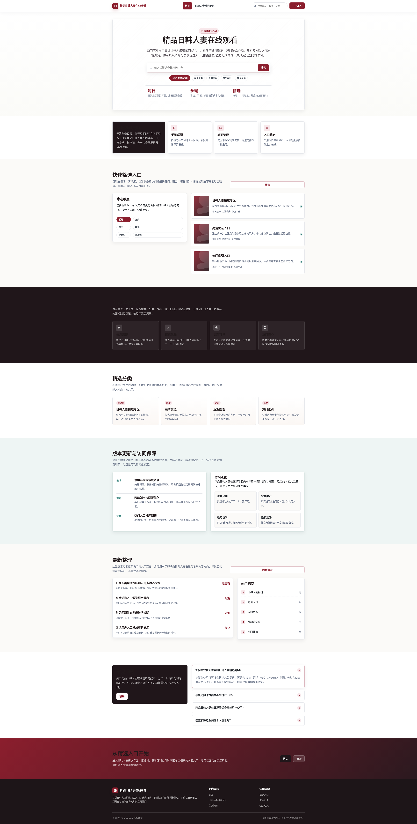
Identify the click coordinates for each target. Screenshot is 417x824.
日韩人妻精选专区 (205, 5)
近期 (121, 219)
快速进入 (264, 805)
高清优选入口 (221, 228)
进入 (299, 5)
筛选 (267, 184)
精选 (121, 227)
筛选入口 (264, 794)
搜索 (263, 67)
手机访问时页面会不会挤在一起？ (215, 695)
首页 (187, 5)
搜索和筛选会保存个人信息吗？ (213, 720)
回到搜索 (267, 570)
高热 (137, 227)
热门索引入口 (221, 256)
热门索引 (227, 78)
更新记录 (264, 800)
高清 (137, 219)
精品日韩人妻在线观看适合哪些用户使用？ (220, 707)
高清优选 (198, 78)
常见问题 (241, 78)
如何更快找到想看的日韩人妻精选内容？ (218, 670)
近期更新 (212, 78)
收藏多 (122, 235)
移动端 (138, 235)
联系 (122, 696)
